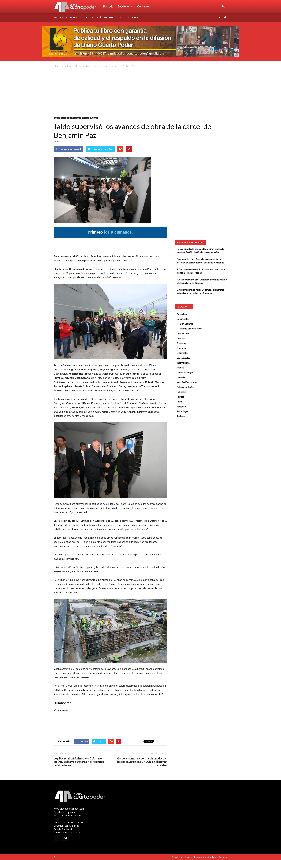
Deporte (181, 338)
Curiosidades (183, 333)
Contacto (143, 6)
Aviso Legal (88, 17)
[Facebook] (219, 17)
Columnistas (183, 318)
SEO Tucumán (62, 857)
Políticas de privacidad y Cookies (113, 17)
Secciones (124, 6)
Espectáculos (183, 357)
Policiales (181, 391)
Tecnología (182, 411)
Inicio (56, 66)
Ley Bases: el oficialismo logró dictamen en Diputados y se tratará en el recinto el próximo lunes (79, 762)
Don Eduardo (186, 323)
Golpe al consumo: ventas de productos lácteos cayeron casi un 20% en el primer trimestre (141, 762)
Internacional (183, 362)
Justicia (180, 367)
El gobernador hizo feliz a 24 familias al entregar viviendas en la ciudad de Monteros (200, 291)
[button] (223, 6)
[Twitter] (224, 17)
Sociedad (94, 118)
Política (85, 118)
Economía (181, 343)
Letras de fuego (185, 372)
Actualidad (67, 66)
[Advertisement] (140, 92)
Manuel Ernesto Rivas (191, 328)
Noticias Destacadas (72, 118)
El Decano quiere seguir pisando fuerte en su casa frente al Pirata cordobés (202, 271)
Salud (179, 401)
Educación (182, 348)
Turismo (181, 416)
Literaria (181, 377)
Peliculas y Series (185, 387)
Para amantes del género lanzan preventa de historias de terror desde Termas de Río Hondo (200, 261)
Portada (108, 6)
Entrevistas (182, 353)
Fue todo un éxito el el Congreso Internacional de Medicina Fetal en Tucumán (202, 281)
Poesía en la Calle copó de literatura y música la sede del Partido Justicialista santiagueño (200, 250)
